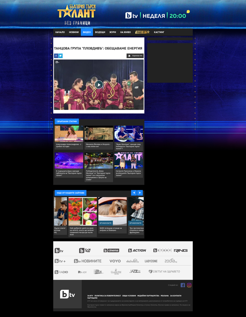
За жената (152, 261)
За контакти (175, 296)
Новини (74, 32)
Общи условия (129, 296)
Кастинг (159, 32)
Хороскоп (173, 260)
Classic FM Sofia (124, 271)
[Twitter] (60, 56)
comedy (91, 249)
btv (67, 249)
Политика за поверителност (108, 296)
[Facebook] (56, 56)
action (140, 249)
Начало (60, 32)
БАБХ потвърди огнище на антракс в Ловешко (67, 229)
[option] (69, 215)
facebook (183, 285)
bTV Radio (67, 272)
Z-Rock (106, 272)
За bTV (90, 296)
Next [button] (140, 193)
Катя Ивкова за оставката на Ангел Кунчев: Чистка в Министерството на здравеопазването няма (128, 231)
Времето (132, 260)
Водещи (100, 32)
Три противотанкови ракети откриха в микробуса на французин (98, 230)
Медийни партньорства (148, 296)
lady (163, 249)
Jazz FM (135, 271)
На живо (125, 32)
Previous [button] (134, 193)
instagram (189, 285)
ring (181, 249)
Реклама (165, 296)
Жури (112, 32)
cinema (116, 249)
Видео (87, 32)
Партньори (92, 298)
